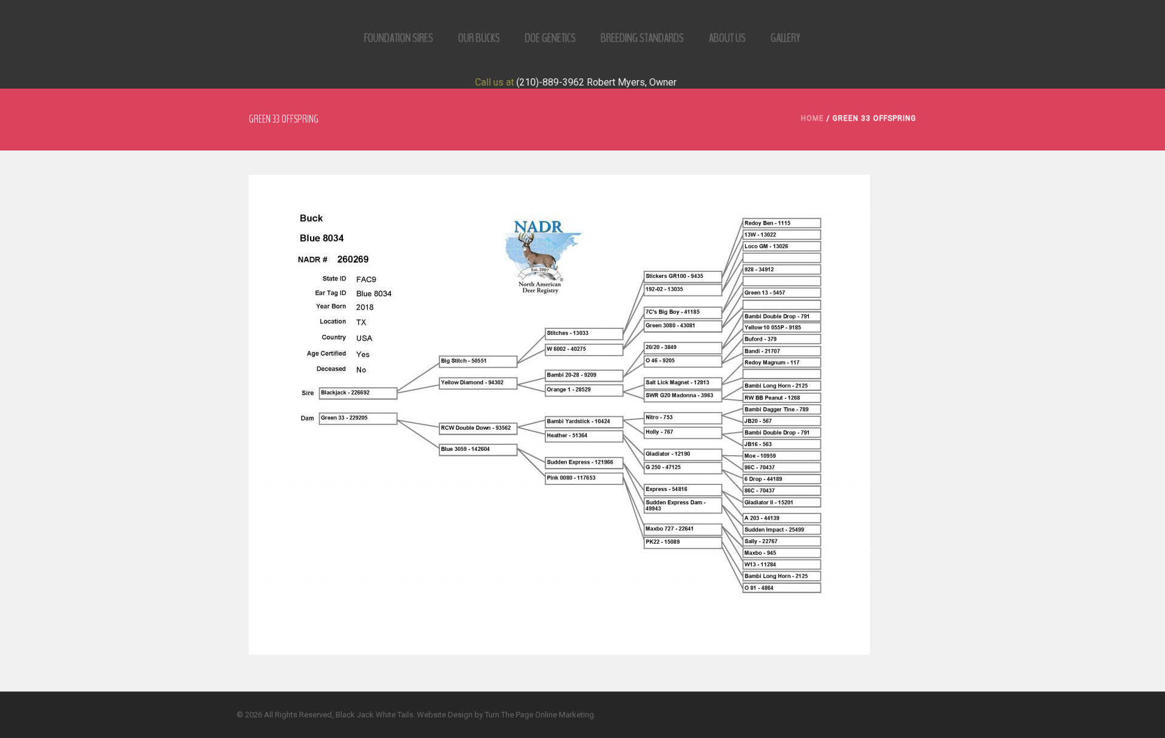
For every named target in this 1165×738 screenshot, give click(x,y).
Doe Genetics (550, 38)
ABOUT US (727, 38)
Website (431, 714)
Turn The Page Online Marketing (539, 714)
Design (460, 714)
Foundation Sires (398, 38)
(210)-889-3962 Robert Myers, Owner (596, 82)
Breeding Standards (642, 38)
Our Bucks (479, 38)
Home (812, 118)
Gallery (785, 38)
